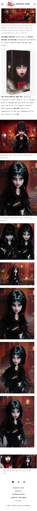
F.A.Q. (18, 500)
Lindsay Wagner (18, 497)
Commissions (18, 494)
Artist (18, 491)
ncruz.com (18, 488)
